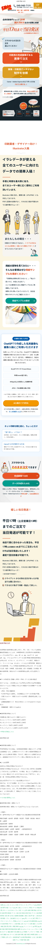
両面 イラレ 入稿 (7, 918)
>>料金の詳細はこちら (7, 731)
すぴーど (4, 932)
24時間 (32, 934)
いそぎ (38, 924)
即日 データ (33, 907)
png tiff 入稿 (16, 907)
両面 (14, 926)
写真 (24, 940)
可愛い (38, 932)
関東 (25, 932)
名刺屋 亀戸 (16, 937)
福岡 (18, 929)
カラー (10, 937)
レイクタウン (25, 907)
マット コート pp (29, 926)
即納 (14, 921)
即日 (36, 926)
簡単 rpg (18, 926)
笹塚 (38, 905)
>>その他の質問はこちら (7, 797)
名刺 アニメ (16, 940)
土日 (22, 924)
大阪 (25, 934)
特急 (18, 924)
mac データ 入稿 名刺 (13, 934)
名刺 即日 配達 (6, 913)
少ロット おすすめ (8, 910)
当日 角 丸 (8, 916)
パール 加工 (31, 918)
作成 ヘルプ (9, 907)
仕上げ (22, 932)
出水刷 (23, 937)
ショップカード (35, 929)
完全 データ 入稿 (33, 913)
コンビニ (12, 905)
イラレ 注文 (17, 910)
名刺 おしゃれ (4, 905)
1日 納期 (31, 921)
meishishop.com (20, 943)
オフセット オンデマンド (26, 905)
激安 (34, 924)
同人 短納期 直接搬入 (17, 916)
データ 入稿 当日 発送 (18, 913)
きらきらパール (25, 929)
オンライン (9, 921)
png (35, 905)
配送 (35, 921)
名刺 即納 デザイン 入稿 (9, 924)
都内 (40, 937)
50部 (28, 934)
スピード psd (22, 921)
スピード (26, 924)
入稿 (37, 937)
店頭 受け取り (8, 926)
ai (17, 921)
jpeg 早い (25, 918)
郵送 (29, 937)
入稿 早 (30, 916)
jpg (22, 926)
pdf (27, 921)
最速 (9, 932)
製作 (12, 932)
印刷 (22, 934)
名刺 (28, 940)
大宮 (16, 905)
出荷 (30, 924)
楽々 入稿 (36, 916)
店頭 (26, 913)
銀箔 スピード (17, 918)
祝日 (26, 916)
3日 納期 (16, 932)
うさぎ (33, 937)
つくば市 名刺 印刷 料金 (29, 910)
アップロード (31, 932)
